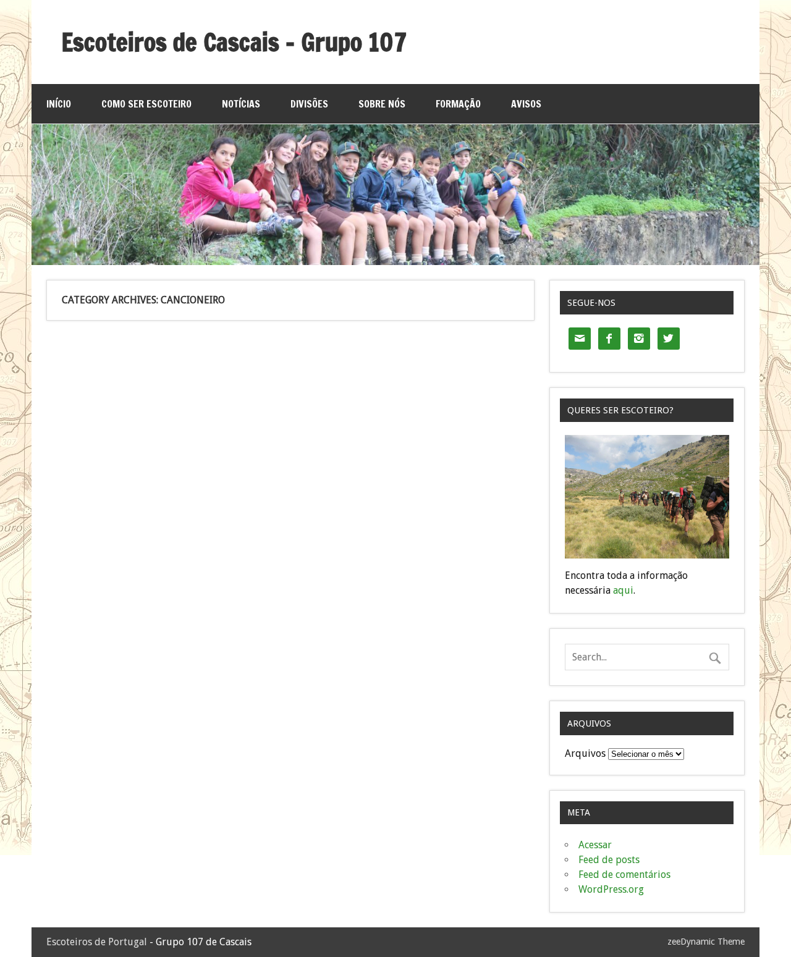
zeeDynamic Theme (706, 941)
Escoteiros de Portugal (96, 942)
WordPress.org (611, 889)
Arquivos (585, 753)
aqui (623, 590)
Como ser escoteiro (146, 104)
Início (58, 104)
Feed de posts (609, 860)
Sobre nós (381, 104)
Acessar (595, 845)
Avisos (526, 104)
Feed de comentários (624, 874)
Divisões (309, 104)
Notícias (241, 104)
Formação (458, 104)
